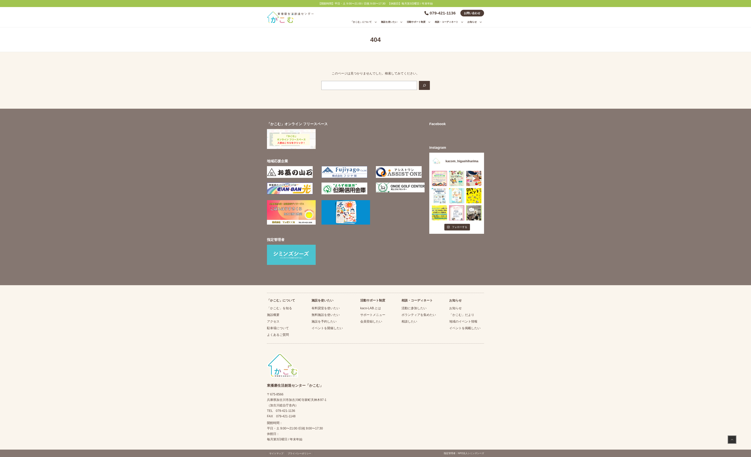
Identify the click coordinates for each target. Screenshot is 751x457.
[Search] (424, 85)
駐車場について (278, 328)
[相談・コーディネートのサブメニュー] (462, 22)
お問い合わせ (472, 13)
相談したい (409, 321)
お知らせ (455, 308)
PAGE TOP (732, 440)
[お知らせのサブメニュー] (481, 22)
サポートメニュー (372, 314)
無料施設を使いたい (326, 314)
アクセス (273, 321)
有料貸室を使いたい (326, 308)
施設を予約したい (324, 321)
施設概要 (273, 314)
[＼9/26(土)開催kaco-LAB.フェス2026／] (456, 178)
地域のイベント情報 (463, 321)
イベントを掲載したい (465, 328)
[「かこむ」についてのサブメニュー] (376, 22)
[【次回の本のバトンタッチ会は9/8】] (439, 178)
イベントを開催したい (327, 328)
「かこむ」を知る (279, 308)
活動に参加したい (414, 308)
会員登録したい (371, 321)
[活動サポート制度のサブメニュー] (429, 22)
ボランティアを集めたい (419, 314)
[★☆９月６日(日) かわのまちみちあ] (439, 195)
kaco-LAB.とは (370, 308)
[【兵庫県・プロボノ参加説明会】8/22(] (439, 212)
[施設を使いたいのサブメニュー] (401, 22)
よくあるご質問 (278, 334)
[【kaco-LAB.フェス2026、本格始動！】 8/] (474, 212)
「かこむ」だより (461, 314)
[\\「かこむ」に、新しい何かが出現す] (474, 195)
